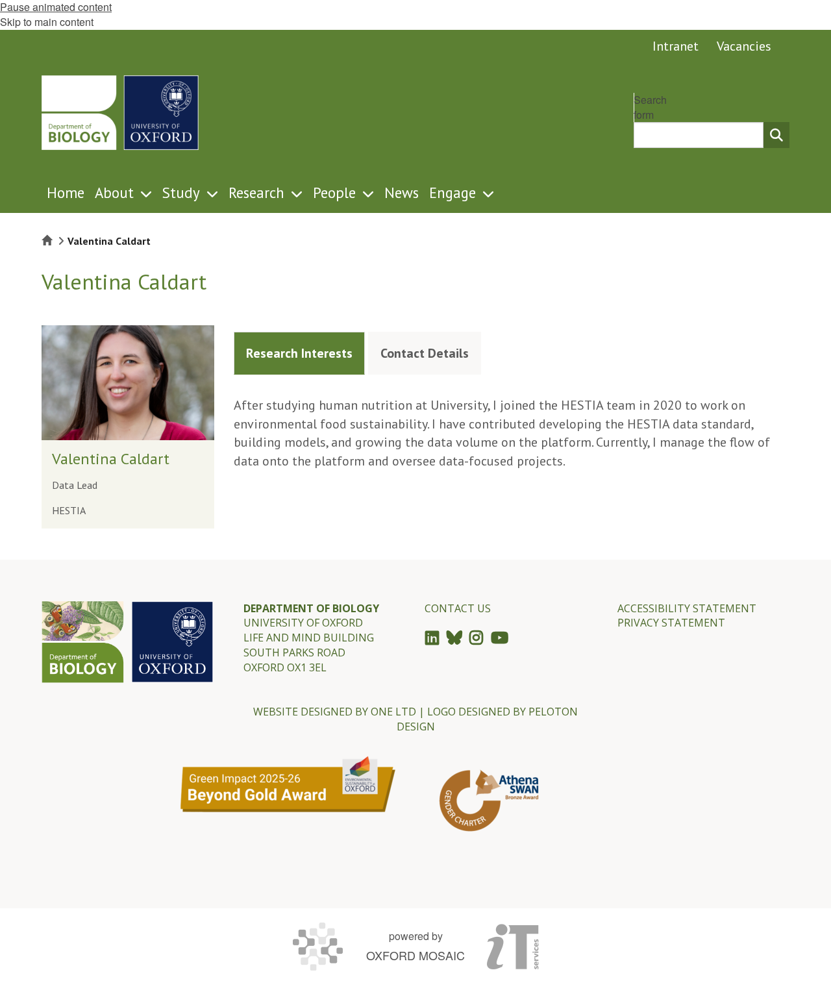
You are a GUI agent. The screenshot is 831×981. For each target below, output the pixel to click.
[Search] (776, 135)
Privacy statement (671, 622)
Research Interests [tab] (299, 353)
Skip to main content (46, 21)
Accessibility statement (686, 608)
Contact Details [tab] (424, 353)
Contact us (458, 608)
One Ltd (393, 711)
